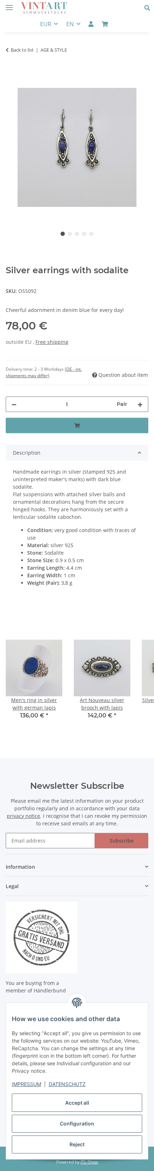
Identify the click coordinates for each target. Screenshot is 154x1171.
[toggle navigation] (9, 4)
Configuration (77, 1123)
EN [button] (70, 24)
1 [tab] (63, 234)
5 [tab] (91, 234)
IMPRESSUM (26, 1084)
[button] (149, 8)
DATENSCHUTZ (67, 1084)
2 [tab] (70, 234)
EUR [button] (45, 24)
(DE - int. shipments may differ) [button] (44, 372)
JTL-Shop (89, 1162)
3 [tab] (77, 234)
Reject (77, 1144)
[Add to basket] (11, 72)
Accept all (77, 1103)
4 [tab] (84, 234)
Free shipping (51, 341)
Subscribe (122, 840)
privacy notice (23, 815)
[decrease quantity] (14, 404)
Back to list (22, 50)
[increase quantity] (140, 404)
